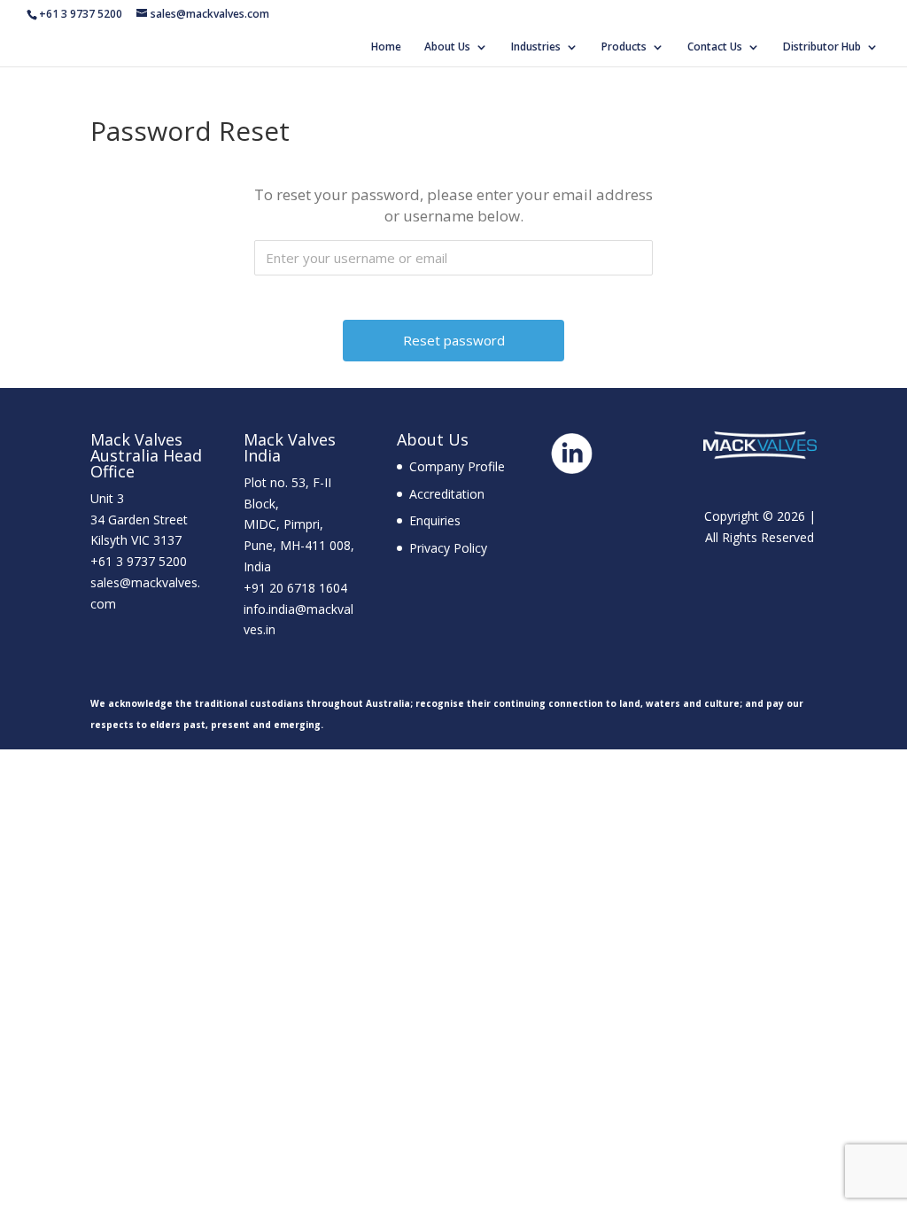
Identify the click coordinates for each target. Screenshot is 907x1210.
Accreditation (447, 493)
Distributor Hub (822, 47)
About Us (447, 47)
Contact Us (714, 47)
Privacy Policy (448, 547)
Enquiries (435, 520)
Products (624, 47)
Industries (536, 47)
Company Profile (457, 466)
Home (386, 47)
